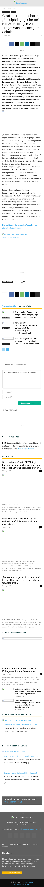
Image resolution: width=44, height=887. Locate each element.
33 (40, 471)
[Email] (32, 44)
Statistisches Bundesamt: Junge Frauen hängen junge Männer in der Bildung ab (26, 314)
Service (13, 12)
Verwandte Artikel (9, 306)
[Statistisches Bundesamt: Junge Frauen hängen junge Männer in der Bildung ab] (8, 315)
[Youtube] (34, 835)
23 (40, 527)
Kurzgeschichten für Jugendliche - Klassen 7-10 (21, 773)
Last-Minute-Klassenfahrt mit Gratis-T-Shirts (20, 725)
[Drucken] (37, 44)
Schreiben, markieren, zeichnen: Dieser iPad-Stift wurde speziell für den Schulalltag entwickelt (28, 691)
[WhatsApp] (22, 44)
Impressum (26, 884)
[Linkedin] (27, 44)
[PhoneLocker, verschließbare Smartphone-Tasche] (19, 247)
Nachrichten (11, 8)
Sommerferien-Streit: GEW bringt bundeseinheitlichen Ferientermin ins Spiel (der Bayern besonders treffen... (21, 465)
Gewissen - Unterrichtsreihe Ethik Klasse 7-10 (21, 756)
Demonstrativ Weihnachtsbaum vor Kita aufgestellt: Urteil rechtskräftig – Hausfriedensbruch (26, 328)
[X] (17, 44)
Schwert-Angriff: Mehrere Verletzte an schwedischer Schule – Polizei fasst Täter (27, 341)
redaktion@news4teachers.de (30, 829)
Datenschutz (18, 884)
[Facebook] (11, 44)
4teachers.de (29, 882)
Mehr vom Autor (25, 306)
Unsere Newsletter (10, 437)
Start (3, 8)
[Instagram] (16, 835)
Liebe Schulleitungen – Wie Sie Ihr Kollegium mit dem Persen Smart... (20, 670)
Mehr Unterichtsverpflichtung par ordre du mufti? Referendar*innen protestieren (19, 521)
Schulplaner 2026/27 (24, 844)
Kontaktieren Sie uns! (14, 801)
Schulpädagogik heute (21, 282)
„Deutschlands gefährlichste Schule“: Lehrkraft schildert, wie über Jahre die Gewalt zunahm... (21, 580)
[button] (3, 3)
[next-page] (7, 349)
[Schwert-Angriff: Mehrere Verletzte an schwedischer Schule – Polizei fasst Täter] (8, 341)
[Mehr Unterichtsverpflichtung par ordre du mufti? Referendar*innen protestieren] (22, 544)
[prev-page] (3, 349)
